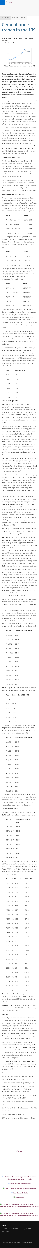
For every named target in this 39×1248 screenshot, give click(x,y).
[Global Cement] (9, 2)
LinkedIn (5, 1229)
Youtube (28, 1229)
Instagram (6, 1231)
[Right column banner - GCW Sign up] (19, 1183)
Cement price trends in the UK (18, 27)
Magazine (15, 18)
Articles (22, 18)
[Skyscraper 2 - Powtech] (19, 1215)
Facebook (15, 1229)
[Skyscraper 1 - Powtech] (19, 1206)
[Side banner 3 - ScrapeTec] (19, 1178)
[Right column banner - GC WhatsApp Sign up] (19, 1188)
